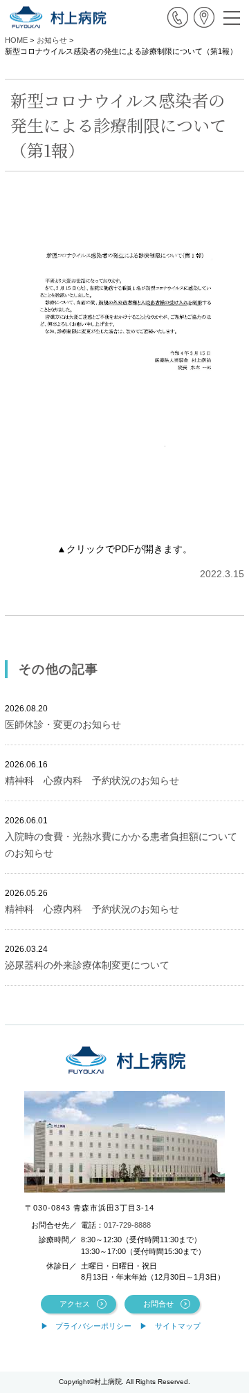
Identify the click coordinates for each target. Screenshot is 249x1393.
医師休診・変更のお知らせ (63, 725)
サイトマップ (178, 1326)
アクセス (74, 1304)
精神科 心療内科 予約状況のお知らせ (92, 781)
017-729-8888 (127, 1225)
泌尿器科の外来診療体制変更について (87, 965)
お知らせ (52, 40)
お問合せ (158, 1304)
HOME (16, 40)
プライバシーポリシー (93, 1326)
